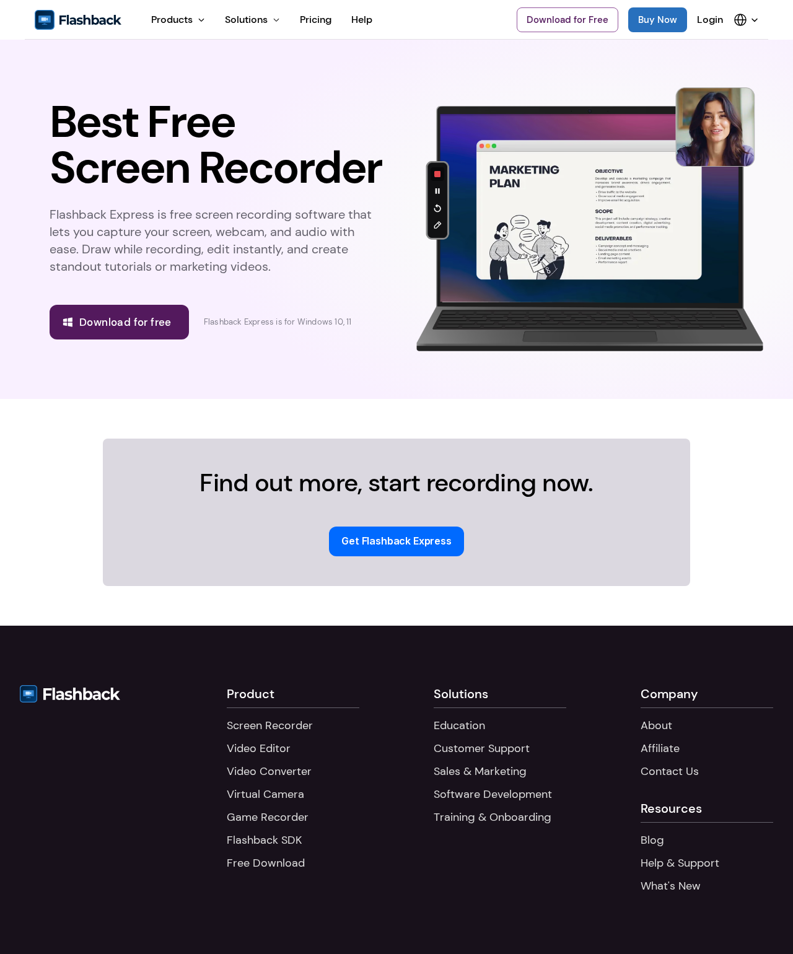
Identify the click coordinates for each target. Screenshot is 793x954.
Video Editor (259, 748)
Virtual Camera (265, 794)
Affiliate (660, 748)
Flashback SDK (264, 840)
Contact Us (670, 771)
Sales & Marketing (480, 771)
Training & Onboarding (492, 817)
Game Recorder (268, 817)
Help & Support (680, 863)
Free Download (266, 863)
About (656, 725)
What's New (671, 885)
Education (459, 725)
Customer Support (482, 748)
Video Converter (269, 771)
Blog (652, 840)
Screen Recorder (270, 725)
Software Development (493, 794)
